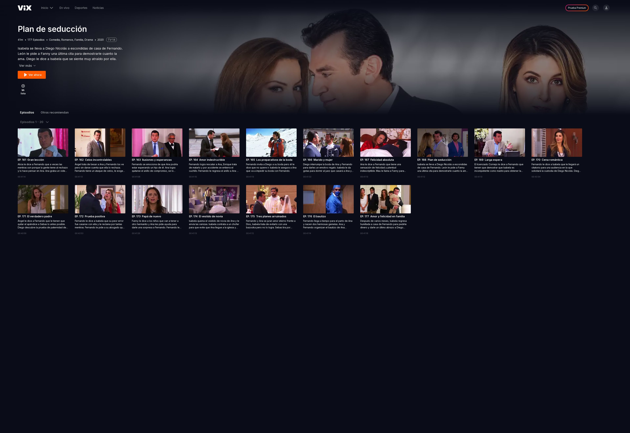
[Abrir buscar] (595, 8)
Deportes (81, 8)
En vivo (64, 8)
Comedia (54, 39)
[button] (43, 153)
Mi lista (23, 92)
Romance (67, 39)
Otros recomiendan (55, 112)
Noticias (98, 8)
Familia (78, 39)
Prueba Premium (577, 7)
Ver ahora (35, 74)
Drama (88, 39)
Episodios (27, 112)
